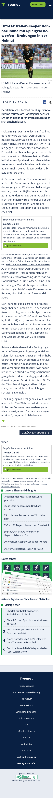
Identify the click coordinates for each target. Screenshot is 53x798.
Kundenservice (26, 686)
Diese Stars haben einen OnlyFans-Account (23, 507)
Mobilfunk (38, 4)
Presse (26, 737)
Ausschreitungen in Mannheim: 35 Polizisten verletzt (25, 631)
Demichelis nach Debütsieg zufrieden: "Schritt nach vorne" (27, 650)
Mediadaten (26, 744)
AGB (26, 724)
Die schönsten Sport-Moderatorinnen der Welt (27, 622)
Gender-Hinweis (26, 731)
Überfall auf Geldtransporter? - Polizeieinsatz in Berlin (23, 612)
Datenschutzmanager (26, 711)
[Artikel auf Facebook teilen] (45, 102)
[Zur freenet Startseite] (10, 4)
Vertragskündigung (26, 757)
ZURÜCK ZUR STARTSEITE (35, 432)
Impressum (26, 699)
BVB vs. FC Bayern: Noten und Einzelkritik (26, 525)
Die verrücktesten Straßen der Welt (23, 548)
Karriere (26, 750)
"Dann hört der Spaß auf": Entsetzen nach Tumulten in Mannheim (26, 640)
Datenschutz (26, 705)
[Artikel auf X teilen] (50, 102)
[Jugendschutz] (27, 777)
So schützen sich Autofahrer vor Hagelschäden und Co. (21, 533)
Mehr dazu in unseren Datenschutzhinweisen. (28, 264)
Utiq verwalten (26, 718)
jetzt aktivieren (14, 245)
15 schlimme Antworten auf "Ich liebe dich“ (24, 517)
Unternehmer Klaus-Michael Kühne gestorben (23, 498)
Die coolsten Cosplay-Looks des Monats (25, 541)
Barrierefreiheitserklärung (26, 692)
